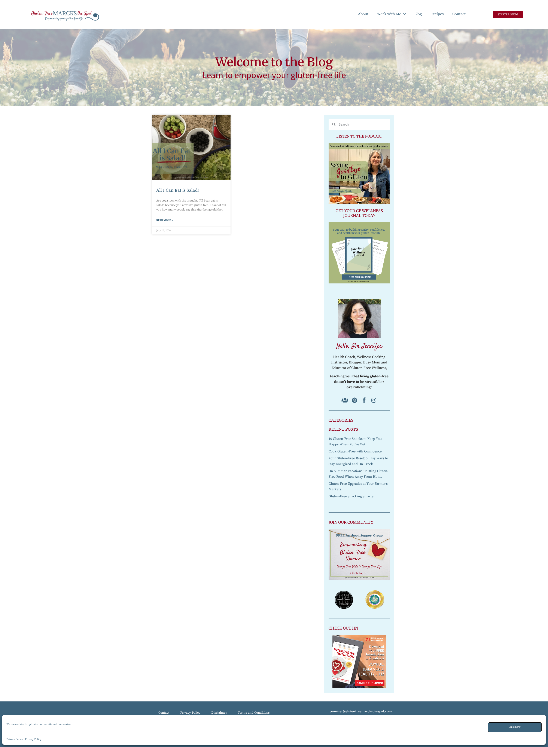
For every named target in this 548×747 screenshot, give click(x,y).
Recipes (437, 14)
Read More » (164, 220)
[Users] (344, 400)
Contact (459, 14)
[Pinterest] (354, 400)
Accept (515, 727)
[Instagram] (373, 400)
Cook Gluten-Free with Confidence (355, 451)
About (363, 14)
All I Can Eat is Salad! (177, 190)
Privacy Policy (14, 739)
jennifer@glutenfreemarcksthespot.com (361, 711)
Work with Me (389, 14)
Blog (418, 14)
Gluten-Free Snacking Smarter (352, 496)
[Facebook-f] (364, 400)
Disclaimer (219, 713)
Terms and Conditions (254, 713)
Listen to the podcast (359, 136)
